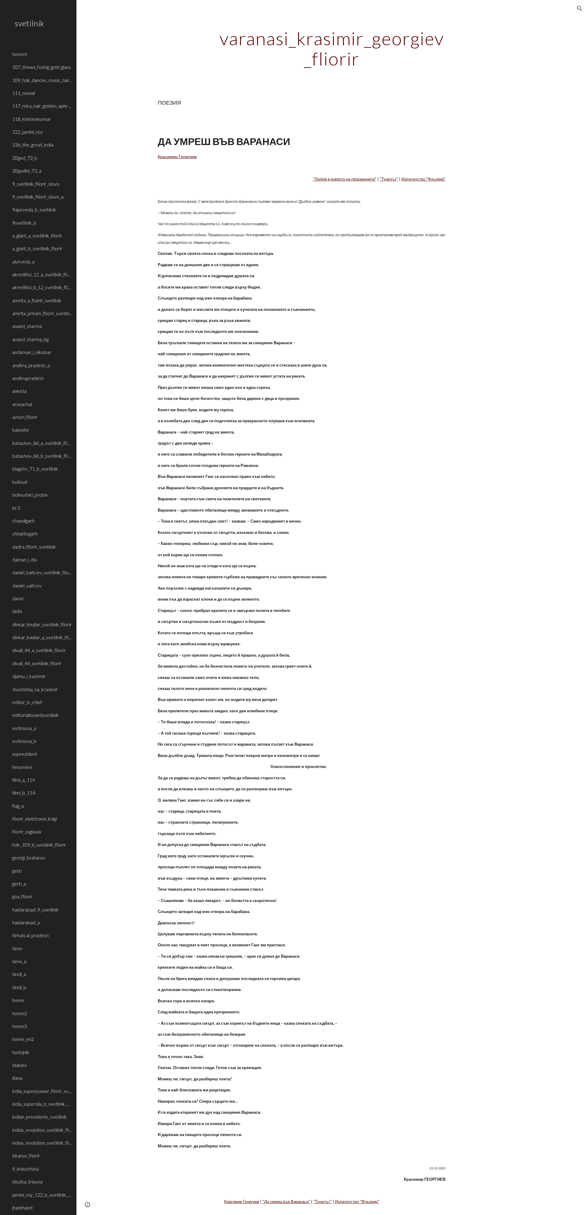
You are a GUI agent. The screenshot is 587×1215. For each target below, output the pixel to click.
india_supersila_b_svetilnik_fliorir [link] (42, 1104)
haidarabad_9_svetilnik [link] (35, 909)
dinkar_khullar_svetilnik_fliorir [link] (42, 624)
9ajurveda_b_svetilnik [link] (34, 209)
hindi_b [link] (19, 987)
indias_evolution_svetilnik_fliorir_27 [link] (42, 1143)
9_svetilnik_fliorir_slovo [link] (35, 184)
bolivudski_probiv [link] (30, 495)
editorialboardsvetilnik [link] (35, 715)
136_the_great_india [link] (33, 144)
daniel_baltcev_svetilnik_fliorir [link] (42, 572)
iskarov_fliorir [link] (26, 1155)
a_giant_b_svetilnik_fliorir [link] (37, 248)
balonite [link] (20, 430)
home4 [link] (19, 54)
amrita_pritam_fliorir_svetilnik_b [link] (42, 313)
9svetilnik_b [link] (24, 222)
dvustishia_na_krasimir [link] (35, 689)
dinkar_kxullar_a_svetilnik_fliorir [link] (42, 637)
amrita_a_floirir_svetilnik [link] (36, 300)
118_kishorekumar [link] (31, 119)
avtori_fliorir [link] (24, 417)
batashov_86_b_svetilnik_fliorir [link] (42, 456)
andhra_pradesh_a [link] (31, 365)
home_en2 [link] (23, 1039)
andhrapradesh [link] (28, 378)
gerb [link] (17, 871)
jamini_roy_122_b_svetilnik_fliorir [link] (42, 1195)
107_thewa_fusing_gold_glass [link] (41, 67)
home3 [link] (19, 1026)
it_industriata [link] (25, 1169)
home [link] (18, 1000)
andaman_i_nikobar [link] (31, 352)
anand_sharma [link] (27, 326)
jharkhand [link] (22, 1207)
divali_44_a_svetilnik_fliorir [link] (39, 650)
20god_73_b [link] (24, 158)
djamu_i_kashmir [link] (29, 676)
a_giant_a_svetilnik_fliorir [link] (37, 235)
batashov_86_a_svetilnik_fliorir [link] (42, 443)
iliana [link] (17, 1078)
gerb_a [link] (19, 883)
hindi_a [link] (19, 974)
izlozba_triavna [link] (27, 1181)
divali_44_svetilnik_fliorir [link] (36, 663)
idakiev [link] (19, 1065)
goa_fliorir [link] (22, 896)
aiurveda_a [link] (23, 261)
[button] (579, 8)
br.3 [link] (16, 508)
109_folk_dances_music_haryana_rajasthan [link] (42, 80)
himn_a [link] (19, 961)
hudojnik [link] (20, 1052)
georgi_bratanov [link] (29, 857)
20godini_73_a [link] (26, 170)
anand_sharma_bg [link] (30, 339)
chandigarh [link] (23, 521)
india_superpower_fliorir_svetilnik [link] (42, 1091)
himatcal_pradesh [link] (30, 935)
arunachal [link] (22, 404)
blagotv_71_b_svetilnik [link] (35, 468)
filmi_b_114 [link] (23, 793)
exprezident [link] (24, 754)
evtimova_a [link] (24, 728)
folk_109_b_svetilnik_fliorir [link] (39, 845)
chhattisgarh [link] (25, 533)
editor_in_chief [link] (27, 702)
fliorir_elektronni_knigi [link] (34, 819)
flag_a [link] (18, 806)
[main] (332, 48)
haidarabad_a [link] (26, 922)
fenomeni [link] (22, 767)
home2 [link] (19, 1013)
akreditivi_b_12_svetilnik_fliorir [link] (42, 287)
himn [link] (17, 948)
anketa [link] (19, 391)
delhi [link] (17, 611)
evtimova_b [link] (24, 741)
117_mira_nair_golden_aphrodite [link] (42, 106)
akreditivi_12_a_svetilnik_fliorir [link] (42, 274)
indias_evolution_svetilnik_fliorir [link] (42, 1130)
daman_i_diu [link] (24, 559)
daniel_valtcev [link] (27, 585)
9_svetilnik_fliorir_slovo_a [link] (38, 196)
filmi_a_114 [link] (23, 780)
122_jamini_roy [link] (27, 132)
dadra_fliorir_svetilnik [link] (34, 547)
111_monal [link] (23, 93)
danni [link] (17, 598)
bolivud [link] (19, 482)
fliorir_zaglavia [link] (26, 831)
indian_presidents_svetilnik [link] (39, 1117)
